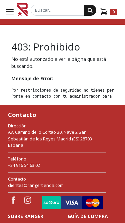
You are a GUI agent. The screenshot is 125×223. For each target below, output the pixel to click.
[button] (104, 208)
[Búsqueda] (90, 10)
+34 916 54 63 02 (24, 165)
